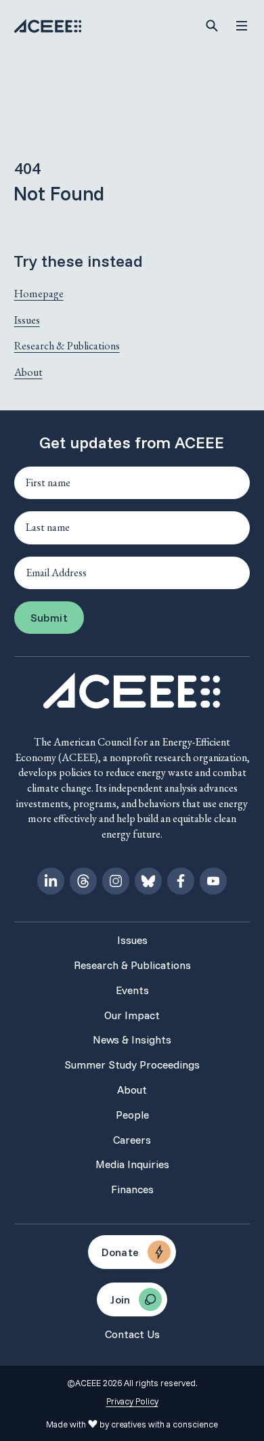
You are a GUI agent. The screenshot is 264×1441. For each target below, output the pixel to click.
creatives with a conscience (164, 1424)
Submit (49, 617)
